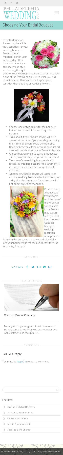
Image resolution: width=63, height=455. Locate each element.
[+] (31, 297)
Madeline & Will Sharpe (18, 429)
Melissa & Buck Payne (17, 418)
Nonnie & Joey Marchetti (19, 423)
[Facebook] (11, 3)
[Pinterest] (17, 3)
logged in (22, 361)
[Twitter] (5, 3)
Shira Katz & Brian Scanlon (20, 412)
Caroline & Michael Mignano (21, 406)
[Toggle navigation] (56, 13)
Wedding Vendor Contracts (19, 315)
